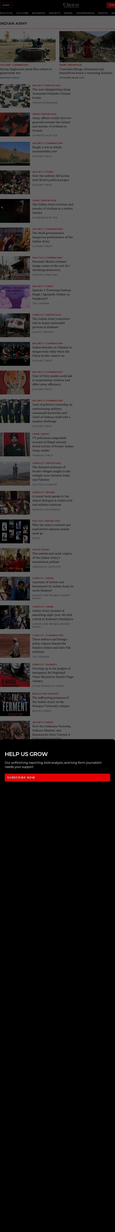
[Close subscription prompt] (112, 745)
